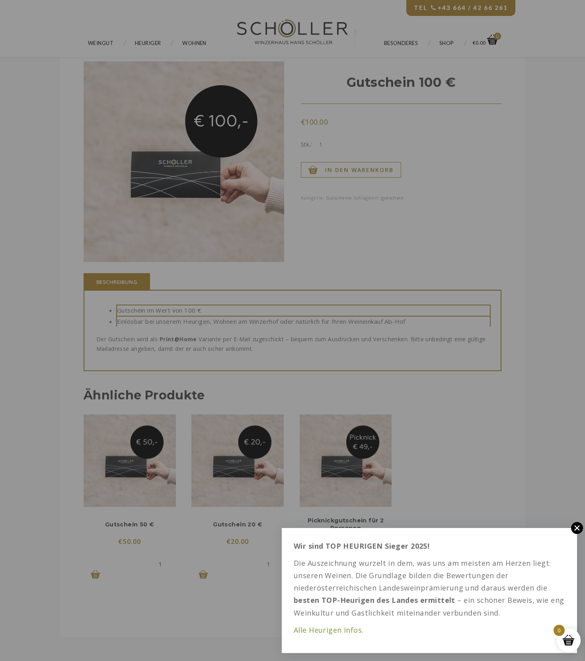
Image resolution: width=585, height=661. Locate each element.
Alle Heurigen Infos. (328, 630)
